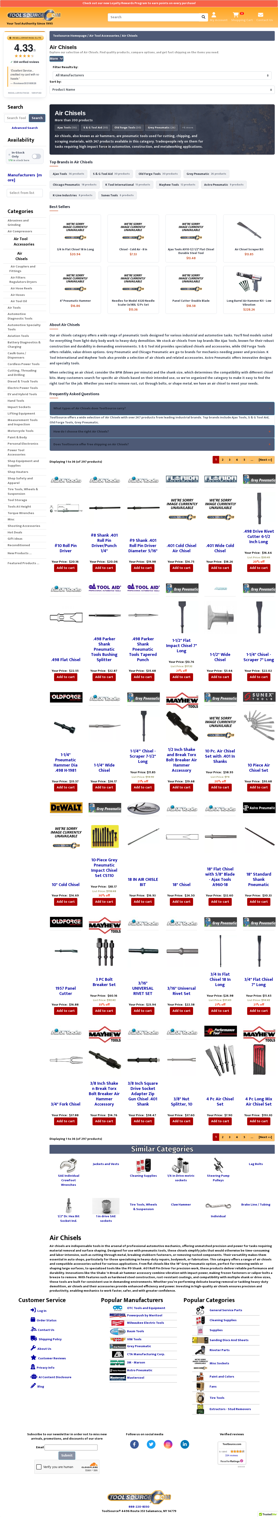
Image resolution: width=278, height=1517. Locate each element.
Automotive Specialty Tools (24, 327)
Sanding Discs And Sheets (229, 1340)
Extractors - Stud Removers (230, 1409)
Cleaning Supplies (143, 1175)
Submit (67, 1455)
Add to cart (66, 568)
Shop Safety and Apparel (20, 481)
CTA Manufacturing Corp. (146, 1354)
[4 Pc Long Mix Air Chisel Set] (259, 1060)
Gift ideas (15, 538)
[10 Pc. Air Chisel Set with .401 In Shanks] (220, 726)
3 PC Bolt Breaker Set (104, 982)
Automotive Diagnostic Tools (20, 316)
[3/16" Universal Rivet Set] (182, 950)
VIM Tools (134, 1339)
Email (40, 1447)
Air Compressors (20, 231)
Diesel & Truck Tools (23, 381)
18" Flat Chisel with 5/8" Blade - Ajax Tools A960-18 (220, 876)
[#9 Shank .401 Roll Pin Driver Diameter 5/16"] (143, 508)
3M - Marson (136, 1362)
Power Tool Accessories (16, 452)
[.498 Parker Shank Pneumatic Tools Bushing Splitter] (105, 615)
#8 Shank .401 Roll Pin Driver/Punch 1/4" (104, 543)
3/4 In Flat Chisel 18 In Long (75, 249)
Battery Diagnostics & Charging (24, 345)
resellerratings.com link (231, 1461)
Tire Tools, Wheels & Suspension (23, 491)
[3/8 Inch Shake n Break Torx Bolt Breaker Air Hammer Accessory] (105, 1060)
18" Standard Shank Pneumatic (258, 879)
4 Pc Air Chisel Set (220, 1101)
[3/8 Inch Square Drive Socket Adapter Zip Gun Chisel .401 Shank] (143, 1060)
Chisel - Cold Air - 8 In (133, 249)
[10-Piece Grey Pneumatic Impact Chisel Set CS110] (105, 836)
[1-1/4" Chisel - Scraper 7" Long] (259, 617)
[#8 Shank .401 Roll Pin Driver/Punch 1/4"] (105, 508)
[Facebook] (134, 1444)
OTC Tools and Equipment (146, 1308)
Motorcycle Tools (20, 431)
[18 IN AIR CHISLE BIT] (143, 836)
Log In (41, 1311)
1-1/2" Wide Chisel (220, 657)
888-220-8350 (139, 1506)
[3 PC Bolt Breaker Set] (105, 950)
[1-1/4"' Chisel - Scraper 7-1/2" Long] (143, 726)
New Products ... (20, 553)
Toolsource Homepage (70, 35)
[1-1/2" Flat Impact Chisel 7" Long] (182, 617)
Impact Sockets (19, 407)
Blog (40, 1386)
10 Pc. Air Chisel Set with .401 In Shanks (220, 756)
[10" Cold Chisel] (66, 836)
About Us (44, 1349)
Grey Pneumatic (161, 127)
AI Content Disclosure (54, 1377)
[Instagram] (168, 1444)
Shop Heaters (18, 472)
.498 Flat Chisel (65, 659)
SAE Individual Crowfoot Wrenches (68, 1180)
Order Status (46, 1320)
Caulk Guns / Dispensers (17, 355)
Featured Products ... (23, 563)
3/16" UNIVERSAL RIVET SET (143, 988)
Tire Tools (217, 1398)
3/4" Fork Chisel (65, 1104)
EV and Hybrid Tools (22, 394)
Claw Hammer (181, 1204)
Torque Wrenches (21, 513)
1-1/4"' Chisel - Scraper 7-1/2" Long (143, 756)
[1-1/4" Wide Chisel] (105, 726)
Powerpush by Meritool (144, 1315)
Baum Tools (135, 1331)
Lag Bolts (256, 1163)
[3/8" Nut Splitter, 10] (182, 1060)
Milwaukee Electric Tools (145, 1323)
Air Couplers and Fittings (22, 269)
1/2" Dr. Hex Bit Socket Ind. (68, 1218)
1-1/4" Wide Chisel (104, 768)
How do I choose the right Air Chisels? (81, 431)
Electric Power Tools (23, 388)
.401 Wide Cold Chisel (220, 548)
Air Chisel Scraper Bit (249, 249)
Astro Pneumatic (139, 1370)
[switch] (25, 156)
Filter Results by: (65, 67)
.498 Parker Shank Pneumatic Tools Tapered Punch (143, 649)
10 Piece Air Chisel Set (259, 768)
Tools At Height (19, 506)
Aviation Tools (18, 336)
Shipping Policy (50, 1339)
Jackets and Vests (106, 1163)
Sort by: (55, 82)
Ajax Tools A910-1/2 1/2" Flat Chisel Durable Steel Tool (191, 251)
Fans (213, 1386)
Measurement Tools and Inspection (23, 422)
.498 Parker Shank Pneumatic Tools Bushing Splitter (104, 649)
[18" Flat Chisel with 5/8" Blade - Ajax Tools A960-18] (220, 836)
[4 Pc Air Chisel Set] (220, 1060)
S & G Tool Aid (95, 127)
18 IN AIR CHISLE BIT (143, 882)
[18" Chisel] (182, 836)
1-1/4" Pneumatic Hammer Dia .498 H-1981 (66, 762)
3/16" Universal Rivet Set (181, 991)
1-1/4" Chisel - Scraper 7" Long (258, 657)
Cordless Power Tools (24, 364)
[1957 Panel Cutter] (66, 950)
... (252, 459)
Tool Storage (17, 500)
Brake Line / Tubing (255, 1204)
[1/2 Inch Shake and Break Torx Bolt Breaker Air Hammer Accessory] (182, 726)
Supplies (216, 1330)
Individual (218, 1216)
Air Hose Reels (20, 288)
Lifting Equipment (21, 413)
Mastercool (135, 1377)
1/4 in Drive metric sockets (180, 1178)
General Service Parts (226, 1310)
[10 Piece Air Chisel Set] (259, 725)
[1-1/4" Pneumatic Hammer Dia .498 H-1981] (66, 726)
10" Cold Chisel (65, 884)
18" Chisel (181, 884)
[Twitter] (151, 1444)
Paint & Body (17, 437)
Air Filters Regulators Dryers (23, 280)
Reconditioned (19, 545)
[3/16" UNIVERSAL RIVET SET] (143, 950)
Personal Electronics (23, 443)
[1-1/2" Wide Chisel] (220, 617)
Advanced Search (25, 128)
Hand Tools (16, 400)
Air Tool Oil (18, 301)
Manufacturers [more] (25, 177)
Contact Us (45, 1330)
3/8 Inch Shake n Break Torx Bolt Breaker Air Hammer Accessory (104, 1094)
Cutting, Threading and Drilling (22, 373)
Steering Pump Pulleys (218, 1178)
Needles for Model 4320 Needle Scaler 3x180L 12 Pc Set (133, 302)
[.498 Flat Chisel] (66, 617)
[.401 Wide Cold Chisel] (220, 508)
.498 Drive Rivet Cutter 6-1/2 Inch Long (258, 537)
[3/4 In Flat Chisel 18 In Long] (220, 950)
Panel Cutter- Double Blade (191, 301)
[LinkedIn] (184, 1444)
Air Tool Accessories (104, 35)
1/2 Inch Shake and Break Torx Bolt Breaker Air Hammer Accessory (181, 760)
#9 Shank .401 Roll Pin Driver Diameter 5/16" (142, 546)
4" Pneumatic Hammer (75, 301)
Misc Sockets (219, 1363)
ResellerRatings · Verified (25, 92)
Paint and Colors (222, 1376)
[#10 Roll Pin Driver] (66, 508)
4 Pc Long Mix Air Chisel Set (258, 1101)
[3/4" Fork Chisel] (66, 1060)
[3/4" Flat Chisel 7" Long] (259, 950)
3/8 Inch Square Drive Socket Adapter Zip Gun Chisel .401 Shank (143, 1094)
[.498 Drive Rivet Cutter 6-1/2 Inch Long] (259, 508)
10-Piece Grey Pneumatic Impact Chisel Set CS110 (104, 867)
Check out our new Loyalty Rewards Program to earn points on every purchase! (139, 3)
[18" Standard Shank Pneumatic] (259, 836)
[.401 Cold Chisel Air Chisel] (182, 508)
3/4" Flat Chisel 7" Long (258, 982)
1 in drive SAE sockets (106, 1218)
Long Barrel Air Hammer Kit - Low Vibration (249, 302)
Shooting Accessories (24, 526)
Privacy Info (45, 1367)
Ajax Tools (67, 127)
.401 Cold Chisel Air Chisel (181, 548)
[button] (270, 1495)
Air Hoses (17, 295)
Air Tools (14, 307)
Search (37, 118)
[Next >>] (265, 459)
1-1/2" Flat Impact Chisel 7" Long (181, 646)
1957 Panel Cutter (65, 991)
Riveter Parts (220, 1350)
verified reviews (24, 62)
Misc (11, 519)
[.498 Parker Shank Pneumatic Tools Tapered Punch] (143, 615)
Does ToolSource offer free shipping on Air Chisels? (91, 444)
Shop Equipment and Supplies (23, 463)
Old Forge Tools (127, 127)
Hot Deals (15, 532)
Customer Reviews (51, 1358)
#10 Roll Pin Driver (66, 548)
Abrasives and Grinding (18, 223)
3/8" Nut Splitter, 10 (181, 1101)
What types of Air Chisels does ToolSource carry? (89, 408)
